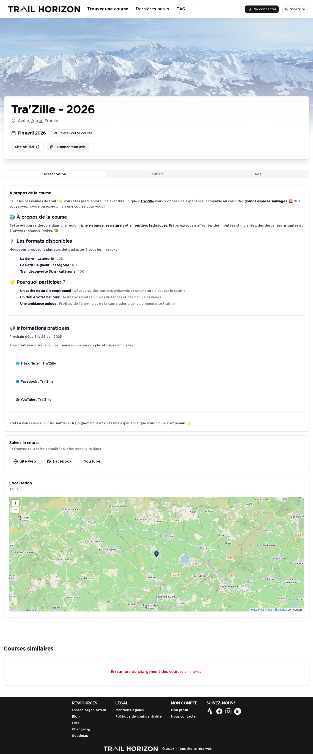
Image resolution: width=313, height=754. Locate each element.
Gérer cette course (76, 133)
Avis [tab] (258, 174)
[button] (156, 554)
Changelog (81, 729)
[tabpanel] (156, 401)
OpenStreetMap (277, 609)
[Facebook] (219, 711)
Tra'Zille (147, 201)
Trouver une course (107, 8)
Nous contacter (184, 716)
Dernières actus (152, 8)
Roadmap (80, 736)
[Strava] (210, 711)
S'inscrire (297, 9)
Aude (36, 120)
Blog (76, 716)
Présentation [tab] (55, 174)
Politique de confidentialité (138, 716)
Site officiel (24, 147)
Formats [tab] (156, 174)
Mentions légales (129, 710)
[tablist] (156, 174)
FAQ (181, 8)
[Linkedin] (237, 711)
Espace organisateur (89, 710)
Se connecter (265, 9)
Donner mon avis (71, 147)
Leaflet (258, 609)
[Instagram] (228, 711)
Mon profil (179, 710)
